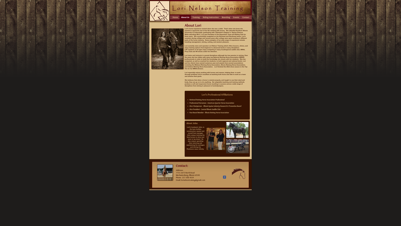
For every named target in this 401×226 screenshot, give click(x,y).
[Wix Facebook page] (224, 177)
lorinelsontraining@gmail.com (193, 180)
